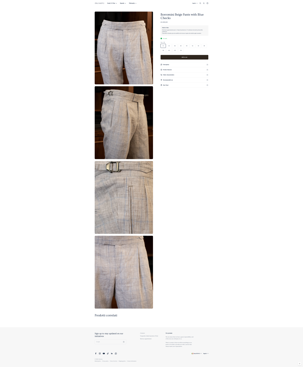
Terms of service (113, 361)
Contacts (142, 333)
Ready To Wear (111, 3)
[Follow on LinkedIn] (112, 353)
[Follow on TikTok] (108, 353)
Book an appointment (146, 338)
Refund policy (98, 361)
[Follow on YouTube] (104, 353)
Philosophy (132, 3)
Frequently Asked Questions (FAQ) (149, 336)
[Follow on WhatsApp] (116, 353)
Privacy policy (105, 361)
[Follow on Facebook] (96, 353)
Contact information (131, 361)
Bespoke (122, 3)
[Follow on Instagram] (100, 353)
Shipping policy (122, 361)
